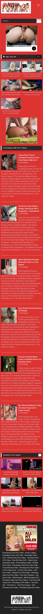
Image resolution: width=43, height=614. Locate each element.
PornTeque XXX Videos (21, 582)
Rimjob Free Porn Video (21, 573)
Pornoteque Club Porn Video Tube (25, 565)
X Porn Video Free (9, 570)
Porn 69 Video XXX (19, 560)
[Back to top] (36, 608)
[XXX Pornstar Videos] (17, 7)
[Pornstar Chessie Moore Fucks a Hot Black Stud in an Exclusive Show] (9, 371)
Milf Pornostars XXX (31, 577)
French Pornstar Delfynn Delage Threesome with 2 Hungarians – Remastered (28, 208)
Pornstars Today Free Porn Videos (15, 580)
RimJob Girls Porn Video (16, 558)
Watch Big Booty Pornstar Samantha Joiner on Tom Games (28, 262)
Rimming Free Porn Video (29, 568)
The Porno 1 (11, 585)
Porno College (30, 553)
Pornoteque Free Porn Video (13, 553)
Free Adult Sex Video (10, 568)
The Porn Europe (24, 585)
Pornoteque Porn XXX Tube (13, 555)
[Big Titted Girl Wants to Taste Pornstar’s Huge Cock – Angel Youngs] (9, 420)
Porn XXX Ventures (27, 575)
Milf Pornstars (18, 577)
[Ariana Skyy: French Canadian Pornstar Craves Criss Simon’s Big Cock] (9, 169)
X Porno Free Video (25, 570)
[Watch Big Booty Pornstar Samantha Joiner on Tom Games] (9, 274)
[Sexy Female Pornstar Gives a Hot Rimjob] (9, 322)
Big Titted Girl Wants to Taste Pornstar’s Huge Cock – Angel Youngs (29, 408)
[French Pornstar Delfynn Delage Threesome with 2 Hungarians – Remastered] (9, 220)
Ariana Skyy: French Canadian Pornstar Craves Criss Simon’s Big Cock (28, 157)
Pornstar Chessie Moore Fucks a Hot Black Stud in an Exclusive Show (29, 359)
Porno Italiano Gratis (23, 563)
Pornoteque (24, 162)
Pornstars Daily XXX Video (30, 587)
